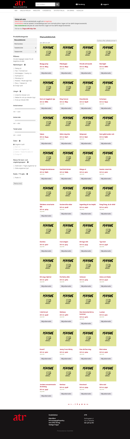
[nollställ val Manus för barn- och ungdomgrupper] (28, 162)
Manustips (36, 10)
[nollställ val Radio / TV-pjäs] (27, 174)
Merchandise (18, 44)
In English (80, 10)
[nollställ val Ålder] (20, 141)
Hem (16, 10)
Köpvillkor (52, 418)
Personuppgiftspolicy (56, 420)
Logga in (105, 4)
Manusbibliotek (19, 40)
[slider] (14, 109)
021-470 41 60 (89, 423)
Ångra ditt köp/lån (29, 28)
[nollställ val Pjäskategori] (25, 65)
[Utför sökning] (57, 4)
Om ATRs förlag (59, 10)
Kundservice (47, 10)
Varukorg (81, 4)
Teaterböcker (18, 48)
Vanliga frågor (25, 10)
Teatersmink (18, 51)
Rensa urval (18, 183)
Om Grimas (70, 10)
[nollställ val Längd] (20, 91)
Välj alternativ (46, 73)
